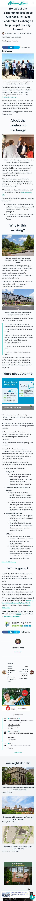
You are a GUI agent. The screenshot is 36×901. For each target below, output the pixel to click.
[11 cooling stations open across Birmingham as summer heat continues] (18, 776)
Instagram (16, 616)
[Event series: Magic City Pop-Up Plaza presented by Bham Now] (18, 731)
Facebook (7, 616)
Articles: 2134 (18, 652)
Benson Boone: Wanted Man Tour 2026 (21, 745)
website (18, 614)
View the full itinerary (9, 562)
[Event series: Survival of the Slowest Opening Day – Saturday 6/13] (19, 718)
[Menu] (33, 3)
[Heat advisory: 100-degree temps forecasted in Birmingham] (18, 805)
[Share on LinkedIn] (11, 47)
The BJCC (10, 748)
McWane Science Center (14, 724)
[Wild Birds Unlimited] (18, 873)
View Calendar (18, 752)
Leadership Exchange (9, 97)
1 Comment (15, 822)
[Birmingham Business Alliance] (18, 624)
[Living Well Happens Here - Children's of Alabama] (16, 700)
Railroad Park (11, 737)
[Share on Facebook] (5, 47)
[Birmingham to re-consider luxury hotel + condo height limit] (18, 835)
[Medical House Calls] (18, 896)
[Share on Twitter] (17, 47)
